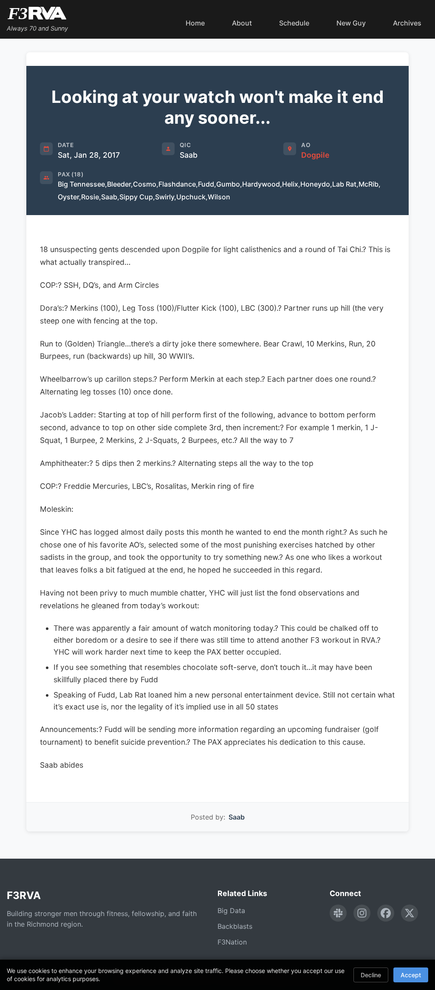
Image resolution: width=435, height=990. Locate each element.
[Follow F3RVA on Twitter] (409, 913)
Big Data (231, 910)
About (242, 23)
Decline (371, 975)
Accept (411, 975)
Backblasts (235, 926)
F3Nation (232, 942)
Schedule (294, 23)
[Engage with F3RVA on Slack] (338, 913)
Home (195, 23)
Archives (407, 23)
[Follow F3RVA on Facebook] (385, 913)
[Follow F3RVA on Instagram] (361, 913)
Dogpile (315, 154)
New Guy (351, 23)
